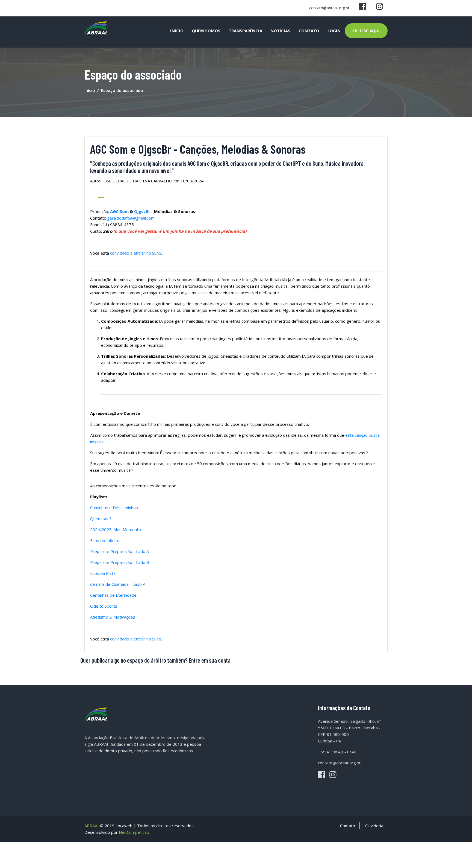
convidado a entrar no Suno (135, 253)
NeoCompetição (134, 832)
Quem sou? (100, 518)
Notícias (280, 30)
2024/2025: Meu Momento (115, 529)
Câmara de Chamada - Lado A (117, 584)
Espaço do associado (122, 90)
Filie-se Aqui (366, 30)
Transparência (245, 30)
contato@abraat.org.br (329, 7)
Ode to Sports (103, 606)
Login (334, 30)
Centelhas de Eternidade (113, 595)
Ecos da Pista (103, 573)
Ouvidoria (374, 825)
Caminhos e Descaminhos (114, 507)
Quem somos (206, 30)
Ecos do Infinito (104, 540)
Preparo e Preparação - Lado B (119, 562)
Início (177, 30)
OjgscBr (142, 211)
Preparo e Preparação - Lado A (119, 551)
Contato (309, 30)
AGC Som (119, 211)
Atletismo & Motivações (112, 617)
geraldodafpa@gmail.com (131, 218)
